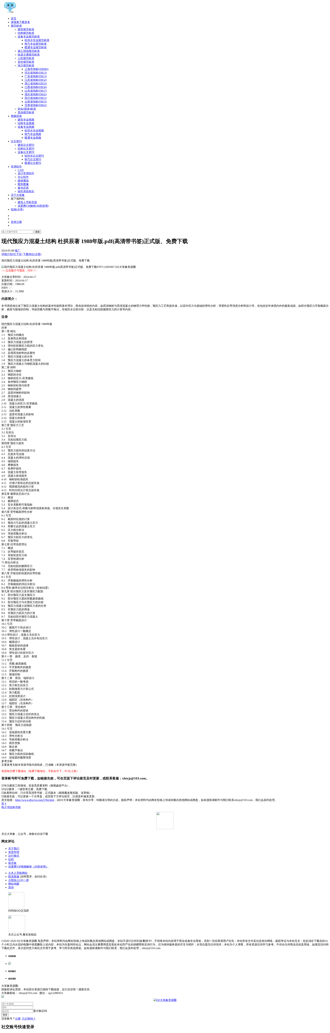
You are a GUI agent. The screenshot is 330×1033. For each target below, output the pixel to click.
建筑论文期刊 (26, 144)
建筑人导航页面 (27, 202)
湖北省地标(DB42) (36, 94)
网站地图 (13, 883)
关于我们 (13, 848)
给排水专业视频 (34, 130)
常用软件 (16, 166)
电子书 (5, 807)
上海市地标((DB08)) (36, 69)
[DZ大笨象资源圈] (10, 12)
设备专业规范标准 (29, 36)
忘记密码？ (29, 1018)
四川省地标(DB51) (36, 98)
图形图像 (23, 184)
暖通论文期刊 (33, 163)
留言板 (12, 862)
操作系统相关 (26, 191)
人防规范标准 (26, 58)
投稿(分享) (17, 209)
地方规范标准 (26, 65)
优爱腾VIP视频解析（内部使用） (28, 866)
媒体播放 (23, 180)
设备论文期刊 (26, 152)
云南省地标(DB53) (36, 101)
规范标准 (16, 25)
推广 (17, 250)
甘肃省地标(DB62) (36, 105)
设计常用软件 (26, 173)
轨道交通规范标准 (29, 54)
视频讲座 (16, 116)
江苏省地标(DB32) (36, 79)
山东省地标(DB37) (36, 90)
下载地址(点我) (32, 254)
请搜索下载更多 (20, 22)
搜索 (37, 232)
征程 (11, 859)
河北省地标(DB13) (36, 72)
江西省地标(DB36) (36, 87)
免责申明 (13, 852)
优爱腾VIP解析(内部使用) (33, 205)
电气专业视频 (33, 134)
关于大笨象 (18, 195)
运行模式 (13, 855)
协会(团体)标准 (27, 108)
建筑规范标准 (26, 29)
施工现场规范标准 (29, 51)
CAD (21, 170)
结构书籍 (15, 807)
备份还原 (23, 187)
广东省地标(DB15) (36, 76)
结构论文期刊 (26, 148)
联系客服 (13, 876)
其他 (11, 887)
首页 (13, 18)
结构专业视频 (26, 123)
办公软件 (23, 176)
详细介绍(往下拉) (11, 254)
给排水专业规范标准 (37, 40)
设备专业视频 (26, 126)
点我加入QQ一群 (18, 880)
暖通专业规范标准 (36, 47)
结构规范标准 (26, 32)
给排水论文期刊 (34, 155)
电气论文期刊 (33, 159)
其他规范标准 (26, 112)
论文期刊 (16, 141)
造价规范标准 (26, 61)
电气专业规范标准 (36, 43)
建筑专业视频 (26, 119)
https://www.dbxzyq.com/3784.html (34, 800)
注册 (18, 1018)
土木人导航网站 (18, 872)
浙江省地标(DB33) (36, 83)
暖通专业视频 (33, 137)
